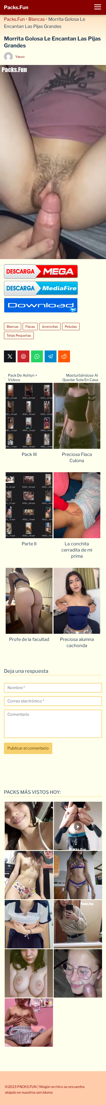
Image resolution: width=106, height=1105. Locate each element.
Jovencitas (50, 326)
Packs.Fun (16, 7)
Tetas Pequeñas (19, 335)
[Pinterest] (23, 356)
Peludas (71, 326)
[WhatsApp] (37, 356)
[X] (10, 356)
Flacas (30, 326)
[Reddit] (64, 356)
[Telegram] (50, 356)
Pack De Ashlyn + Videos (22, 377)
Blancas (36, 19)
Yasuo (20, 57)
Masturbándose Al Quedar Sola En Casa (80, 377)
